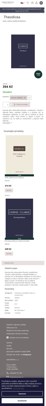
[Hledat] (26, 3)
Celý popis (6, 123)
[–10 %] (19, 154)
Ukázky (8, 346)
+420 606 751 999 (16, 373)
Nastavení (22, 394)
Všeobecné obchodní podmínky (17, 331)
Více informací (18, 388)
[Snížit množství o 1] (10, 106)
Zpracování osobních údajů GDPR (18, 351)
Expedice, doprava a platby (16, 325)
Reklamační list (11, 328)
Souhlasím (22, 401)
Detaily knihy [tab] (9, 263)
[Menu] (41, 3)
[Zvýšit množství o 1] (10, 103)
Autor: (14, 21)
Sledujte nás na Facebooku (19, 338)
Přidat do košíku (22, 104)
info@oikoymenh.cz (16, 377)
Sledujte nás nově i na (18, 355)
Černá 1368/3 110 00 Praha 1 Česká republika (12, 367)
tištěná (7, 195)
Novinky (9, 343)
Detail (9, 190)
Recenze (9, 349)
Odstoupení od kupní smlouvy (17, 334)
